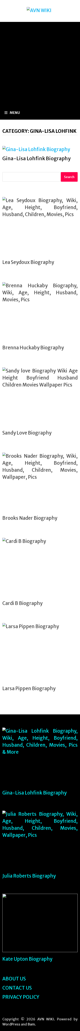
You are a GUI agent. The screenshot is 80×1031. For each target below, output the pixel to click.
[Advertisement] (40, 64)
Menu (15, 112)
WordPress (11, 1024)
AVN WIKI (45, 1019)
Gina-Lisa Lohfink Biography (36, 158)
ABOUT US (14, 979)
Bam (31, 1024)
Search (69, 177)
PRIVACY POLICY (20, 997)
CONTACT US (17, 988)
